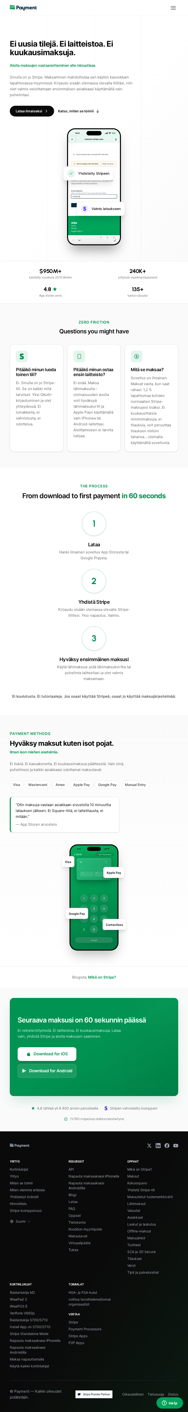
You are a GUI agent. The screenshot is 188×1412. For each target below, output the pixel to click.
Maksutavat (78, 1236)
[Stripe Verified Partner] (93, 1394)
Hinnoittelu (18, 1204)
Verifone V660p (22, 1313)
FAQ (72, 1208)
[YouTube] (175, 1145)
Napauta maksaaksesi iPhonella (94, 1176)
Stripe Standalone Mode (29, 1334)
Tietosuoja (156, 1394)
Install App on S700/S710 (30, 1327)
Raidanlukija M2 (22, 1292)
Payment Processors (85, 1329)
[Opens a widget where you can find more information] (169, 1403)
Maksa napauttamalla (27, 1359)
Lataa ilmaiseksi (29, 111)
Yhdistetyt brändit (24, 1197)
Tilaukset (134, 1258)
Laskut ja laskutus (141, 1224)
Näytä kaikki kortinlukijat (29, 1366)
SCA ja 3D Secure (141, 1252)
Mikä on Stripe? (102, 977)
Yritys (14, 1176)
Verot (131, 1265)
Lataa (73, 1202)
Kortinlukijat (19, 1169)
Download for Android (50, 1070)
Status (173, 1394)
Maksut (133, 1176)
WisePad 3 (18, 1299)
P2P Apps (76, 1343)
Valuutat (133, 1210)
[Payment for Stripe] (23, 8)
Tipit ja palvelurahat (143, 1272)
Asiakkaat (135, 1217)
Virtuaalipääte (80, 1243)
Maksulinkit (136, 1238)
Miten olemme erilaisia (27, 1190)
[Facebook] (166, 1145)
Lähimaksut (136, 1204)
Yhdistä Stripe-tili (141, 1190)
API (71, 1169)
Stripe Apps (78, 1336)
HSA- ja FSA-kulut (83, 1292)
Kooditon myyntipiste (85, 1229)
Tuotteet (134, 1245)
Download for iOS (51, 1053)
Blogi (72, 1195)
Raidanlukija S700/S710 (29, 1320)
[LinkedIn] (158, 1145)
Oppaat (75, 1215)
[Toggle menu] (173, 8)
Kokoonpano (137, 1183)
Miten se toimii (21, 1183)
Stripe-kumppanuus (26, 1210)
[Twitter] (149, 1145)
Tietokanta (77, 1222)
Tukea (73, 1250)
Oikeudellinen (133, 1394)
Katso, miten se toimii (76, 111)
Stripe (73, 1322)
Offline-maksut (139, 1231)
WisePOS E (18, 1306)
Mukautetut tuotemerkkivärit (150, 1197)
